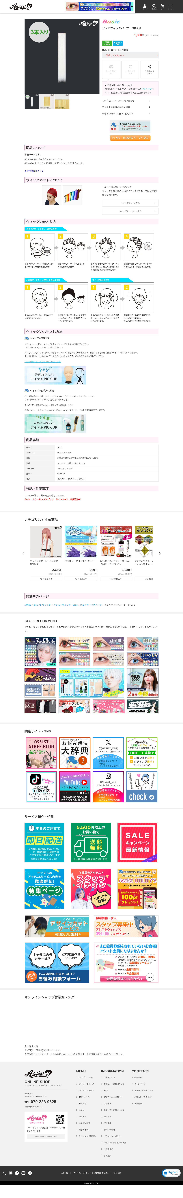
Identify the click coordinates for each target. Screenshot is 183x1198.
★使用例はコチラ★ (34, 171)
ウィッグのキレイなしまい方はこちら (43, 361)
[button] (24, 553)
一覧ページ (146, 89)
